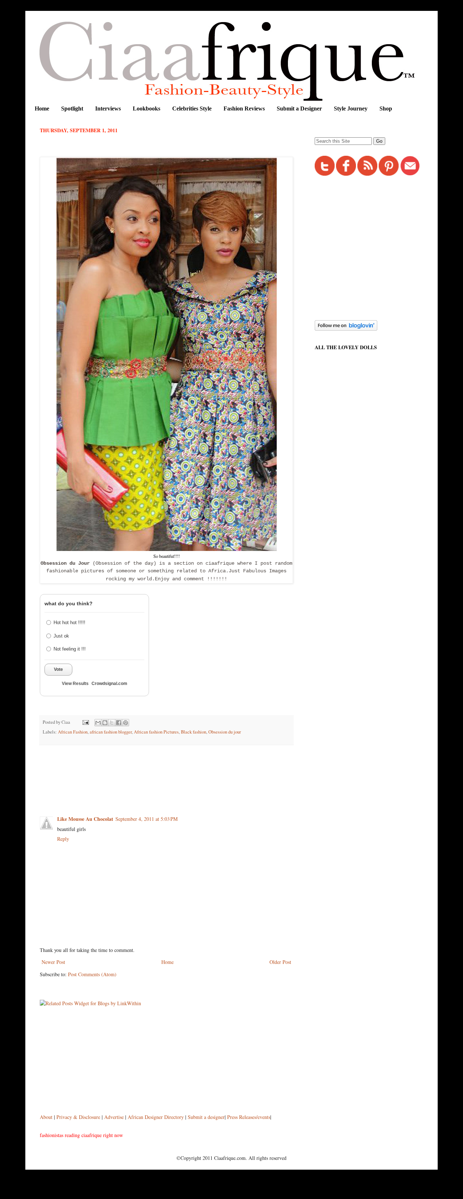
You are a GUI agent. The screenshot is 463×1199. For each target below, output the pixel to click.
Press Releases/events (248, 1117)
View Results (75, 683)
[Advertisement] (171, 770)
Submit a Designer (299, 108)
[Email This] (98, 722)
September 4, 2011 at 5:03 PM (146, 818)
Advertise (114, 1117)
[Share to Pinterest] (125, 722)
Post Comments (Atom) (92, 974)
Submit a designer (206, 1117)
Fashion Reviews (244, 108)
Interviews (108, 108)
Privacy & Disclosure (79, 1117)
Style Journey (351, 108)
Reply (63, 838)
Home (42, 108)
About (47, 1117)
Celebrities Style (192, 108)
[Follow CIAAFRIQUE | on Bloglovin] (346, 328)
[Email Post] (85, 722)
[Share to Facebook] (118, 722)
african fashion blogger (111, 732)
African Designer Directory (156, 1117)
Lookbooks (146, 108)
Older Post (280, 961)
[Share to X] (111, 722)
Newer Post (53, 961)
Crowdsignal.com (109, 683)
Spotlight (72, 108)
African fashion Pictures (156, 732)
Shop (385, 108)
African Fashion (73, 732)
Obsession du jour (224, 732)
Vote (58, 669)
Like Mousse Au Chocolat (85, 819)
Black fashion (193, 732)
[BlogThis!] (105, 722)
